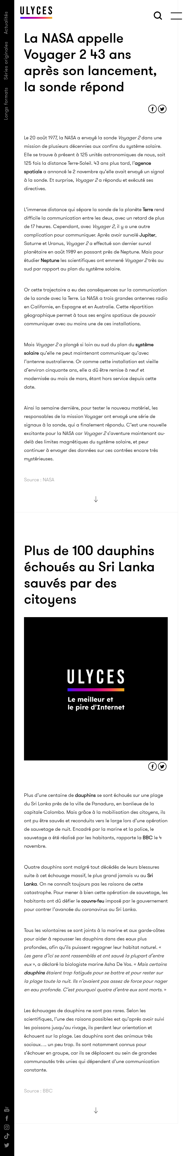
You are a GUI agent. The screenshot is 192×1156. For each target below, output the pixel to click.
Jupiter (147, 234)
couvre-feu (92, 900)
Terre (148, 209)
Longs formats (5, 103)
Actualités (5, 22)
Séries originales (5, 60)
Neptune (50, 260)
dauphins (85, 795)
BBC (148, 837)
